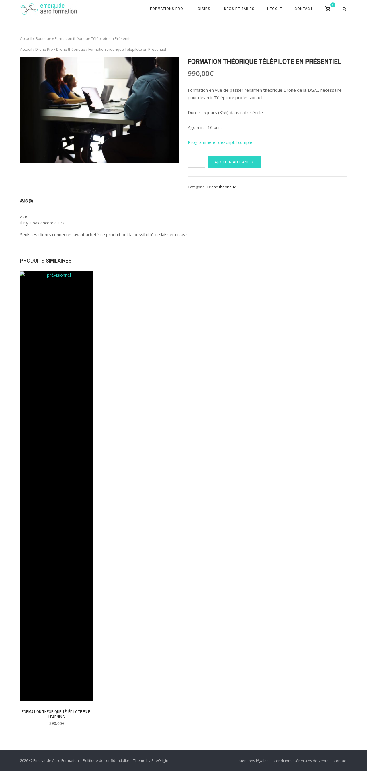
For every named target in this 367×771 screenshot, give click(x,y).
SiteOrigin (159, 760)
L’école (274, 8)
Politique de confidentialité (106, 760)
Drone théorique (70, 49)
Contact (303, 8)
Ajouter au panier (234, 162)
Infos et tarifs (239, 8)
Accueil (26, 38)
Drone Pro (44, 49)
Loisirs (203, 8)
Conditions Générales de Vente (301, 760)
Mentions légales (254, 760)
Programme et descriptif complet (221, 142)
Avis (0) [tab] (26, 201)
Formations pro (166, 8)
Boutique (43, 38)
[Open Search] (344, 9)
